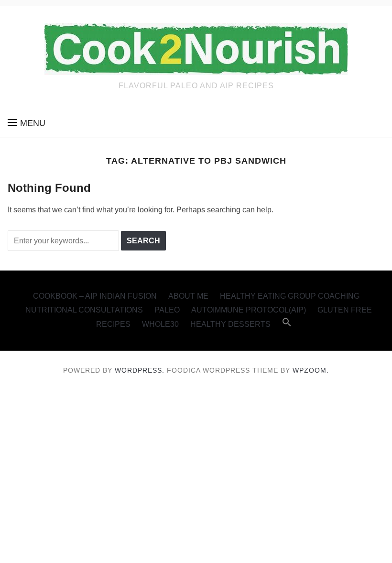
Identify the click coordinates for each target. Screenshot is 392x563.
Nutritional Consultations (84, 310)
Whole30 (160, 324)
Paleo (167, 310)
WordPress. (139, 370)
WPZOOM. (311, 370)
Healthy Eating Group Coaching (289, 296)
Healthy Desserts (230, 324)
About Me (188, 296)
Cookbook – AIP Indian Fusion (95, 296)
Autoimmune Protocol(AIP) (248, 310)
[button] (26, 123)
